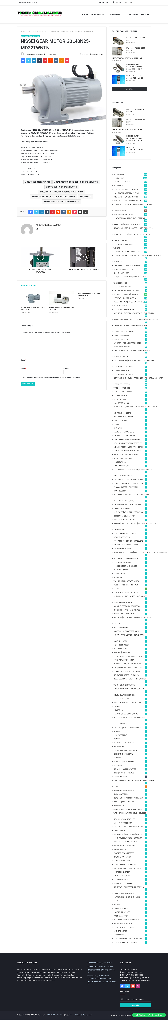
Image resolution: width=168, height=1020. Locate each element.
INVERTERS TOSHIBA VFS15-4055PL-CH (127, 58)
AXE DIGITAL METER (121, 182)
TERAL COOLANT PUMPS (123, 927)
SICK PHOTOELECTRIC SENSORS (126, 189)
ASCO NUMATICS (120, 641)
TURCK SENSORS (120, 240)
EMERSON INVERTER (121, 872)
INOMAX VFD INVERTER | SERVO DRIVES (129, 635)
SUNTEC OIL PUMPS (121, 876)
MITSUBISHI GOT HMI (122, 562)
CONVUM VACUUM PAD (122, 883)
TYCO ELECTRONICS (121, 388)
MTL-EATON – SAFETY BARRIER (125, 197)
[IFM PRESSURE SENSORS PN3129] (118, 41)
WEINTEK (117, 248)
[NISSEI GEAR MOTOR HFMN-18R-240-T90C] (61, 298)
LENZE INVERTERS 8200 (123, 214)
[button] (149, 1015)
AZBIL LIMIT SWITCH (121, 861)
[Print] (85, 212)
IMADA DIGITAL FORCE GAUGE (125, 714)
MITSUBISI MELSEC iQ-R (123, 374)
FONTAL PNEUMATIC (121, 849)
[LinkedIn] (34, 60)
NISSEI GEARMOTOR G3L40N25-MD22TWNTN (54, 197)
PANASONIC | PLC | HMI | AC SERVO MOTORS (131, 234)
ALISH (115, 787)
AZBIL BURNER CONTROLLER (124, 864)
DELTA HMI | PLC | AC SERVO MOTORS (128, 302)
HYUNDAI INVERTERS (122, 857)
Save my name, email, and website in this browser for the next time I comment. (51, 377)
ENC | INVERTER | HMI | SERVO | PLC (128, 667)
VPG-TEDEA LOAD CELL (122, 476)
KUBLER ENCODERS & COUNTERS (126, 265)
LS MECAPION (119, 573)
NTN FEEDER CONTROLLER (124, 819)
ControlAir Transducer (121, 570)
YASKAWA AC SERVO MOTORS (125, 592)
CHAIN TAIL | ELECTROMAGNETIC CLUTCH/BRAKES (133, 313)
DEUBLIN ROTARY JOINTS (123, 501)
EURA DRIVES (118, 530)
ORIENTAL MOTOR (120, 916)
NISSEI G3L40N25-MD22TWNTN (62, 187)
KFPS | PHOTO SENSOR (122, 823)
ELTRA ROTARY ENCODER (123, 392)
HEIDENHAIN (118, 805)
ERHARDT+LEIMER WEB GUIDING (126, 671)
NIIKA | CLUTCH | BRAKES (123, 773)
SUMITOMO (118, 710)
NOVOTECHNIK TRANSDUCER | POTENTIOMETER (133, 228)
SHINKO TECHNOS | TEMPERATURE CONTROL (131, 351)
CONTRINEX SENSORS (122, 413)
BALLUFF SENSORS (121, 403)
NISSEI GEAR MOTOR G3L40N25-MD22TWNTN (62, 192)
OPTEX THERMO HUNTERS (124, 846)
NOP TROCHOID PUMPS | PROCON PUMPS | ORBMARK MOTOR (138, 378)
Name (23, 360)
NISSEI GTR (86, 197)
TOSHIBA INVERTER (121, 335)
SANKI (115, 901)
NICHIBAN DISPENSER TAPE (124, 754)
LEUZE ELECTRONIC (121, 347)
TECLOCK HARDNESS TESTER (125, 942)
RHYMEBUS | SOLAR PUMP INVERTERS (128, 447)
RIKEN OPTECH (119, 830)
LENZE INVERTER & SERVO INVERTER (128, 201)
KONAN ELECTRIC (120, 908)
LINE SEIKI (117, 428)
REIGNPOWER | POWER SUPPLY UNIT (128, 656)
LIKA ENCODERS (119, 491)
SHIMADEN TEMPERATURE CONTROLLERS (130, 325)
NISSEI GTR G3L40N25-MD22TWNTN (62, 201)
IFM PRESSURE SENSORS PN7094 (100, 966)
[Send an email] (44, 54)
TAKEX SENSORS (120, 283)
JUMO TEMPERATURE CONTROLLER (127, 809)
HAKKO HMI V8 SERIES (122, 273)
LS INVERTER (118, 262)
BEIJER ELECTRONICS (122, 287)
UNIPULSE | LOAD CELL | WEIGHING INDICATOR (132, 617)
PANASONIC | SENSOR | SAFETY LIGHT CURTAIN (132, 204)
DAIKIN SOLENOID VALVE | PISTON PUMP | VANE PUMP (135, 407)
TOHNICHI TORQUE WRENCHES (126, 581)
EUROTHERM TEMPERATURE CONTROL (129, 689)
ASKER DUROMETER (121, 879)
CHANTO (117, 739)
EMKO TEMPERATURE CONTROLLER (127, 838)
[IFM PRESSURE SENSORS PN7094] (118, 51)
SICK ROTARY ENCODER (122, 367)
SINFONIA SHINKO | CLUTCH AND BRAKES (130, 596)
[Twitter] (28, 60)
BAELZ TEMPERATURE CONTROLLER (127, 938)
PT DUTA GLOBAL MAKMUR (34, 54)
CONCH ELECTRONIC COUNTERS (126, 606)
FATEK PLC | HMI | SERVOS (124, 761)
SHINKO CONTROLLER (122, 466)
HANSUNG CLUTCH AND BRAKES (126, 610)
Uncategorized (118, 174)
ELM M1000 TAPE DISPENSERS (125, 750)
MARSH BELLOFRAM (121, 384)
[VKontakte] (56, 60)
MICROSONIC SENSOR (122, 339)
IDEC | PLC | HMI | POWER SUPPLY (127, 728)
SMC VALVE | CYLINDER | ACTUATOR (128, 512)
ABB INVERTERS (119, 211)
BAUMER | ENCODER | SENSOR (125, 294)
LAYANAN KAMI (132, 14)
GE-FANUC (117, 624)
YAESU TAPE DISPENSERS (123, 432)
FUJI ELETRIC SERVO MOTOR (125, 842)
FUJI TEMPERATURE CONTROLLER (127, 702)
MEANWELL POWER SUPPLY (124, 298)
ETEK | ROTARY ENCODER (123, 660)
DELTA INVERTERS (120, 627)
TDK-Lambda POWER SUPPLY (125, 436)
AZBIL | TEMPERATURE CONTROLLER (128, 483)
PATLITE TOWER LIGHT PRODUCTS (127, 343)
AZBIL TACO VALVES (121, 537)
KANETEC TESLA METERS (123, 853)
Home (24, 31)
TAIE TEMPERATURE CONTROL (125, 533)
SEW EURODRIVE (120, 735)
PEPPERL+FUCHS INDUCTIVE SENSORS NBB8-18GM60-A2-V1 (134, 66)
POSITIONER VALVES (121, 912)
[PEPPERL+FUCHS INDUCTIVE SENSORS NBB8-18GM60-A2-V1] (118, 68)
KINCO (116, 424)
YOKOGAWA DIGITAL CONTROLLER (127, 451)
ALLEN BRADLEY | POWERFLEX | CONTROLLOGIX (132, 470)
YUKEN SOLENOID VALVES (124, 685)
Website (66, 368)
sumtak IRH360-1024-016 (123, 790)
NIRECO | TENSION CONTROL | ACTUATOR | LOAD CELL (135, 523)
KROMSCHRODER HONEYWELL (125, 487)
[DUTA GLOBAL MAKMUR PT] (40, 14)
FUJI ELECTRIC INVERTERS (124, 520)
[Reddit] (50, 60)
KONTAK (146, 14)
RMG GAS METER (120, 931)
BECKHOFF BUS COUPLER (123, 309)
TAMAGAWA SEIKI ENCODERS (125, 332)
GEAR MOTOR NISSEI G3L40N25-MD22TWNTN (76, 182)
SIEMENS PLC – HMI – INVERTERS (126, 439)
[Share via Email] (80, 212)
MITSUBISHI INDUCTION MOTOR (126, 920)
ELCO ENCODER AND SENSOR (125, 566)
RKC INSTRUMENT (120, 357)
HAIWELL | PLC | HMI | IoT (123, 802)
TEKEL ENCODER (120, 724)
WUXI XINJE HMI (120, 306)
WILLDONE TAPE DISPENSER (124, 743)
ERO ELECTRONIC (120, 462)
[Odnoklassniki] (61, 60)
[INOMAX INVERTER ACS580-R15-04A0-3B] (118, 79)
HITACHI (116, 731)
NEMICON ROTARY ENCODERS (125, 454)
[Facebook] (23, 60)
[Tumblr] (39, 60)
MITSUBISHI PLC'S (120, 649)
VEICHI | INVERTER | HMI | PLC (125, 585)
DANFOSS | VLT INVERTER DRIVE (126, 631)
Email (23, 368)
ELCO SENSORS (119, 935)
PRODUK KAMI (114, 14)
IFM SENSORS (118, 186)
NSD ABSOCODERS (120, 794)
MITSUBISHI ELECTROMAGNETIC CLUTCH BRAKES (133, 495)
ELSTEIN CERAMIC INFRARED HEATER (128, 827)
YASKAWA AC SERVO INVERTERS (126, 252)
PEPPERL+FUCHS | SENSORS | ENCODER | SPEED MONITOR (137, 255)
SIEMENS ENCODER (121, 645)
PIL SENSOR (118, 758)
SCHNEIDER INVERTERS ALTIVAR (126, 193)
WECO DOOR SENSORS (122, 458)
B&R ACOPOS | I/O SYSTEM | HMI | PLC (128, 834)
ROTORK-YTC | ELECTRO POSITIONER (128, 479)
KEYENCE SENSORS (121, 699)
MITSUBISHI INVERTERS (122, 244)
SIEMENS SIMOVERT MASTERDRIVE (127, 443)
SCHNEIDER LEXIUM (121, 370)
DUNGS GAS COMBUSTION (124, 614)
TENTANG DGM (98, 14)
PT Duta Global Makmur (55, 1015)
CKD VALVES (118, 765)
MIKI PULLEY (118, 905)
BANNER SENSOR (120, 395)
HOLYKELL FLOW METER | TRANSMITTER (129, 679)
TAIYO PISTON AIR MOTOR (124, 269)
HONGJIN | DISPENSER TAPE (124, 769)
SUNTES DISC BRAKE (121, 508)
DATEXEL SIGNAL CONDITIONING (126, 897)
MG (119, 399)
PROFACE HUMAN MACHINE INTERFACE (129, 218)
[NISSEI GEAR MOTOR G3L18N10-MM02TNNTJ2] (33, 298)
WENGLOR (117, 577)
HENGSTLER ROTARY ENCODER (126, 675)
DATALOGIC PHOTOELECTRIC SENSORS (129, 718)
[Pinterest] (45, 60)
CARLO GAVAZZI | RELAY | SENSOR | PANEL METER (133, 780)
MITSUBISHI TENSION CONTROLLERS (128, 541)
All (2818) (129, 89)
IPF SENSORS (118, 746)
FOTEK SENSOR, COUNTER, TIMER (127, 868)
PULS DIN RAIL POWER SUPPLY (125, 545)
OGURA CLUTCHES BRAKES (124, 695)
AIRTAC (116, 589)
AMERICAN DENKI (120, 777)
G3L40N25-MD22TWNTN (38, 182)
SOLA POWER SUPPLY (122, 548)
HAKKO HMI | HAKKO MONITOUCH (127, 224)
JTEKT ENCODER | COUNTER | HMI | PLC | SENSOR (133, 360)
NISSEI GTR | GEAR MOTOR (49, 31)
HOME (85, 14)
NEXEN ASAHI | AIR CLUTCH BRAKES (128, 798)
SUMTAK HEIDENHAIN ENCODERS (126, 290)
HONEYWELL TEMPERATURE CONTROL (129, 887)
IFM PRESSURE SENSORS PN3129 (99, 963)
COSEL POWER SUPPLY (122, 602)
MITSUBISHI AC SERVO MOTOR (125, 558)
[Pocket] (67, 60)
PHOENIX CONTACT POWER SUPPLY (127, 505)
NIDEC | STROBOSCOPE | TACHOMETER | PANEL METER (135, 319)
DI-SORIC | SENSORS (121, 652)
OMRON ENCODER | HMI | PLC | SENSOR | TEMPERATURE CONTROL (140, 552)
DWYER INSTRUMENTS (122, 923)
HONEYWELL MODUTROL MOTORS (127, 664)
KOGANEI (117, 706)
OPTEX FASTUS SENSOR (123, 417)
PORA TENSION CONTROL (123, 893)
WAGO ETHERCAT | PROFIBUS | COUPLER (129, 813)
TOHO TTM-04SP (120, 420)
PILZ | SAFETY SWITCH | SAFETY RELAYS (129, 277)
